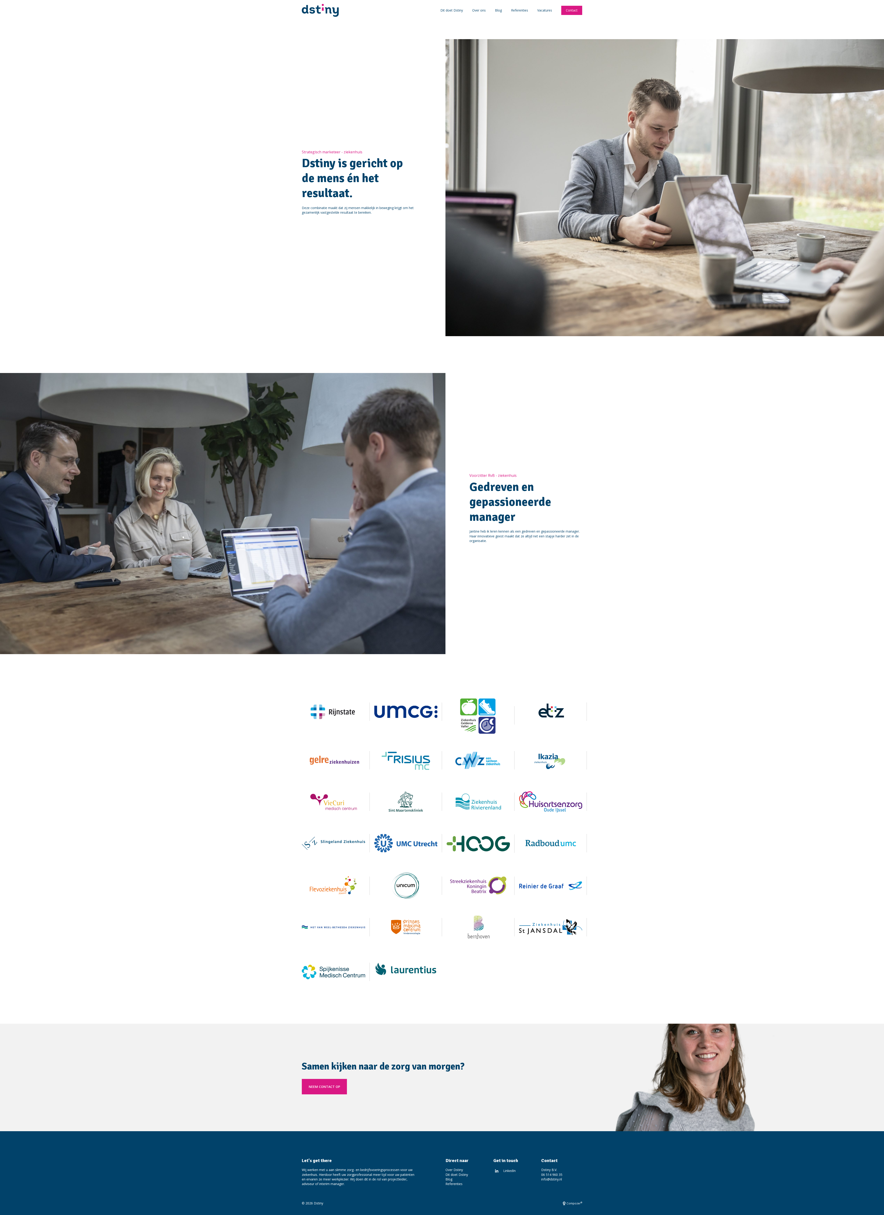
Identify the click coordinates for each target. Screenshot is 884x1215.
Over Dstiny (454, 1170)
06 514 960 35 (551, 1174)
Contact (572, 10)
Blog (498, 10)
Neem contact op (324, 1086)
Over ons (479, 10)
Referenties (519, 10)
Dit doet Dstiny (451, 10)
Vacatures (544, 10)
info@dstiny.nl (551, 1179)
